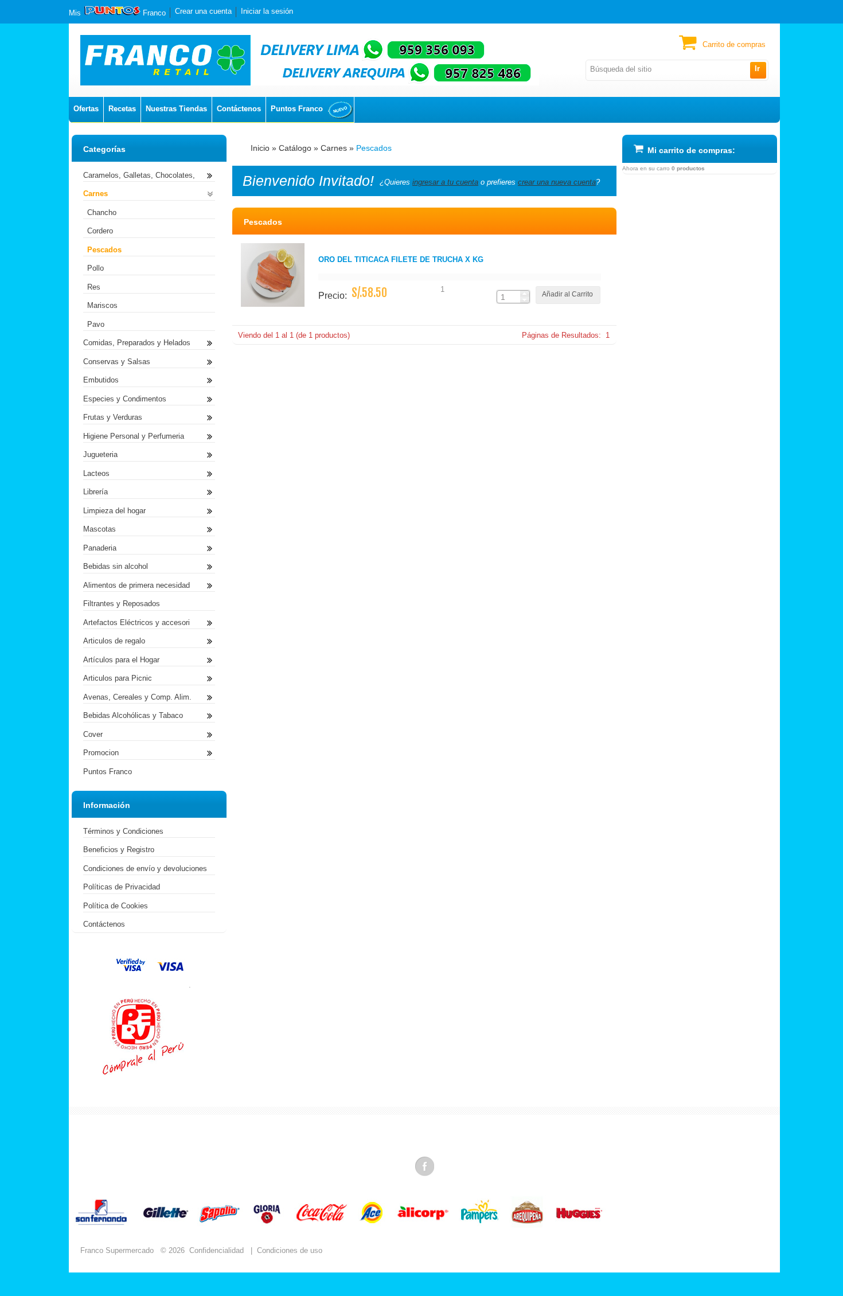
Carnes (334, 148)
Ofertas (86, 108)
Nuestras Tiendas (176, 108)
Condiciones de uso (289, 1250)
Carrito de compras (734, 44)
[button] (758, 70)
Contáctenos (239, 108)
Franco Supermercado (117, 1250)
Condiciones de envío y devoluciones (145, 868)
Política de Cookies (115, 905)
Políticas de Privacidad (121, 887)
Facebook (425, 1165)
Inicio (260, 148)
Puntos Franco (297, 108)
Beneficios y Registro (118, 849)
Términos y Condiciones (123, 831)
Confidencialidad (216, 1250)
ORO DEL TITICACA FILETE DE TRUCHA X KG (400, 259)
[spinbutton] (509, 297)
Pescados (374, 148)
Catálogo (295, 148)
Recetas (122, 108)
